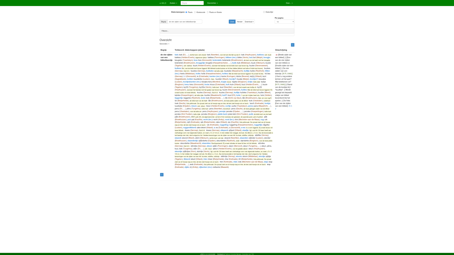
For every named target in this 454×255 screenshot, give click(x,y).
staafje (245, 130)
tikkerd (187, 159)
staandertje (193, 140)
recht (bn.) (207, 119)
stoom (239, 156)
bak (176, 54)
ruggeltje (258, 124)
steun (209, 145)
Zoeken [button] (173, 3)
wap (266, 161)
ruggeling (224, 124)
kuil (227, 84)
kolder (190, 79)
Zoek (232, 21)
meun (193, 105)
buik (234, 62)
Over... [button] (288, 3)
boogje (267, 57)
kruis (207, 84)
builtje (246, 70)
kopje (223, 81)
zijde (187, 167)
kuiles (244, 89)
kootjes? (254, 79)
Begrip (163, 21)
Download (249, 21)
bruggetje (200, 62)
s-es (243, 127)
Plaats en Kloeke (215, 12)
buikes (178, 68)
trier (205, 159)
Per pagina (279, 18)
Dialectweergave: (178, 12)
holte (198, 73)
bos (195, 60)
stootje (262, 156)
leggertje (179, 97)
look (203, 97)
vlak (235, 161)
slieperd (224, 130)
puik (251, 114)
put (189, 119)
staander (244, 137)
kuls (238, 95)
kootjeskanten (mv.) (192, 81)
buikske (209, 70)
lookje (267, 103)
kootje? (232, 79)
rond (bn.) (229, 119)
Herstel (239, 21)
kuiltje (236, 92)
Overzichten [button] (212, 3)
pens (250, 105)
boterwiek (217, 60)
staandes (206, 143)
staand (178, 137)
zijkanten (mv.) (205, 167)
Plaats (190, 12)
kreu (187, 84)
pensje (222, 111)
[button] (276, 55)
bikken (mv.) (231, 57)
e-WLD (163, 2)
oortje (228, 105)
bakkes (260, 54)
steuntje (178, 151)
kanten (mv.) (215, 76)
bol (250, 57)
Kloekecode (200, 12)
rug (262, 119)
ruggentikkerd (189, 127)
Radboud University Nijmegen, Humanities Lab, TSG (239, 254)
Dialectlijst (269, 12)
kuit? (224, 95)
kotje (250, 81)
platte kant (222, 114)
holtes (225, 73)
